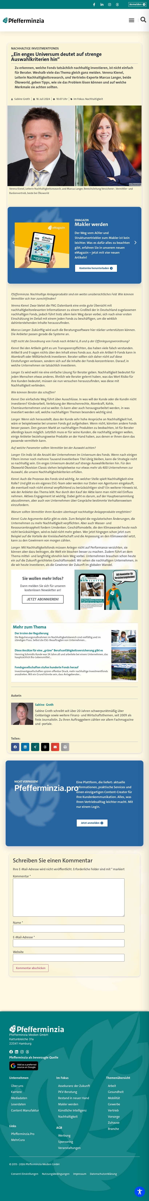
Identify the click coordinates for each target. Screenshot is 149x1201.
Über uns (17, 1086)
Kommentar (22, 876)
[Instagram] (22, 1052)
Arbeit (112, 1086)
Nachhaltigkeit (68, 1117)
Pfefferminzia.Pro (22, 1134)
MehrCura (18, 1140)
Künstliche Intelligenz (72, 1110)
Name (18, 922)
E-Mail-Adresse (24, 937)
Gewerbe (114, 1104)
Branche (113, 1129)
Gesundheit (116, 1092)
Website (18, 952)
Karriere (16, 1092)
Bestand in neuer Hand (73, 1098)
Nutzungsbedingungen (56, 1174)
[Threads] (27, 1052)
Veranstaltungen (69, 1148)
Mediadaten (19, 1098)
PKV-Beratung (67, 1092)
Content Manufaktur (25, 1110)
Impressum (79, 1174)
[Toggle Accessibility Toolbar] (139, 1191)
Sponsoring (65, 1142)
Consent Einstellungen (24, 1174)
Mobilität (114, 1098)
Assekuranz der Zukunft (74, 1086)
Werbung (64, 1135)
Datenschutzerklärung (103, 1174)
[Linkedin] (16, 1052)
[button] (131, 20)
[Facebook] (11, 1052)
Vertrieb (113, 1110)
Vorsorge (114, 1117)
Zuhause (114, 1123)
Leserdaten (18, 1104)
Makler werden (68, 1104)
